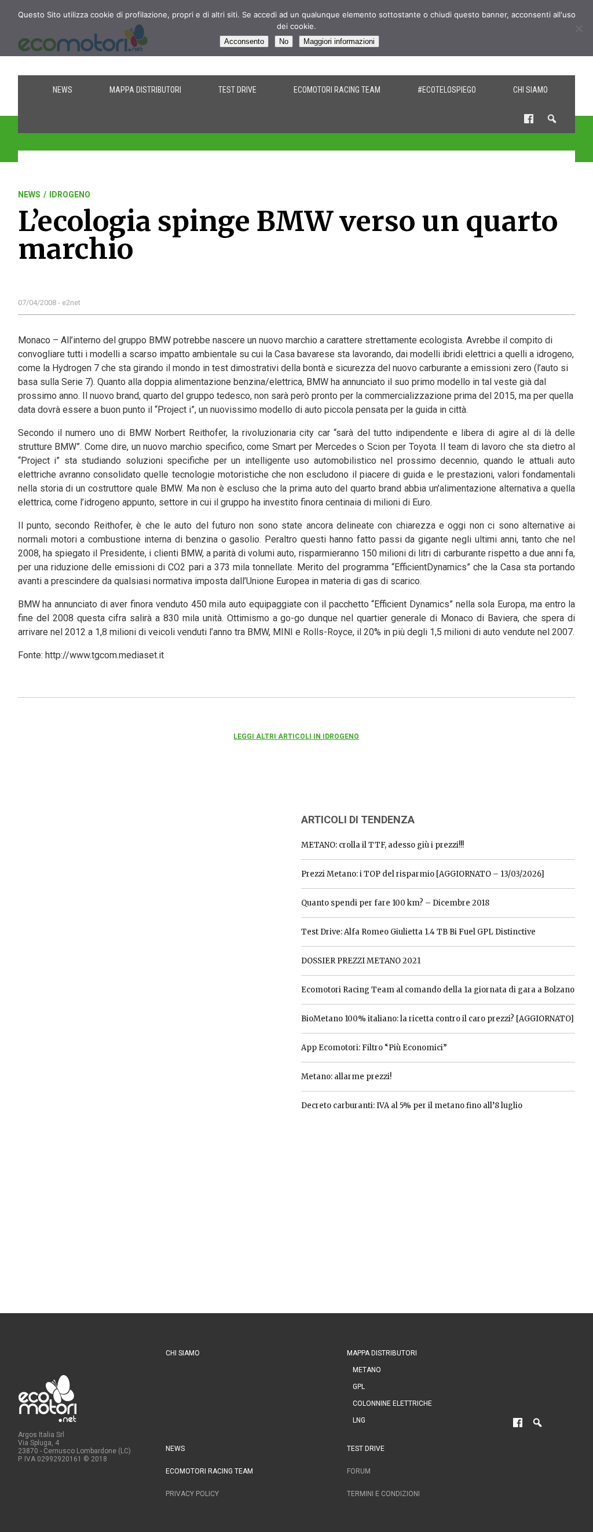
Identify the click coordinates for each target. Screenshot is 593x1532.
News (62, 89)
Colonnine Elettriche (392, 1403)
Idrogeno (69, 194)
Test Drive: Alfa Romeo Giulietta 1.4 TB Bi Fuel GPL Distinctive (418, 932)
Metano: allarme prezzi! (346, 1077)
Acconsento (244, 41)
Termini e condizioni (383, 1494)
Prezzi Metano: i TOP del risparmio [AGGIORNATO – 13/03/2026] (422, 874)
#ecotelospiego (447, 89)
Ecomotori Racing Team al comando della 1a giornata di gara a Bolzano (437, 990)
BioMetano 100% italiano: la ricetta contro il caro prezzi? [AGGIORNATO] (437, 1019)
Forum (359, 1471)
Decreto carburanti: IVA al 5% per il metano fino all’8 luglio (411, 1105)
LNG (359, 1420)
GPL (359, 1387)
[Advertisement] (105, 875)
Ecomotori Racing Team (337, 89)
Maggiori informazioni (339, 41)
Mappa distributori (145, 89)
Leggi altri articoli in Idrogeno (296, 736)
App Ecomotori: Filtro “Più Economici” (374, 1048)
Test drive (237, 89)
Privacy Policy (192, 1494)
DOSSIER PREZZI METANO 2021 (360, 961)
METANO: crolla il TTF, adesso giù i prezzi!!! (382, 845)
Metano (367, 1370)
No (283, 41)
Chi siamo (530, 89)
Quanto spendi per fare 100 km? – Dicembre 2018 (395, 903)
